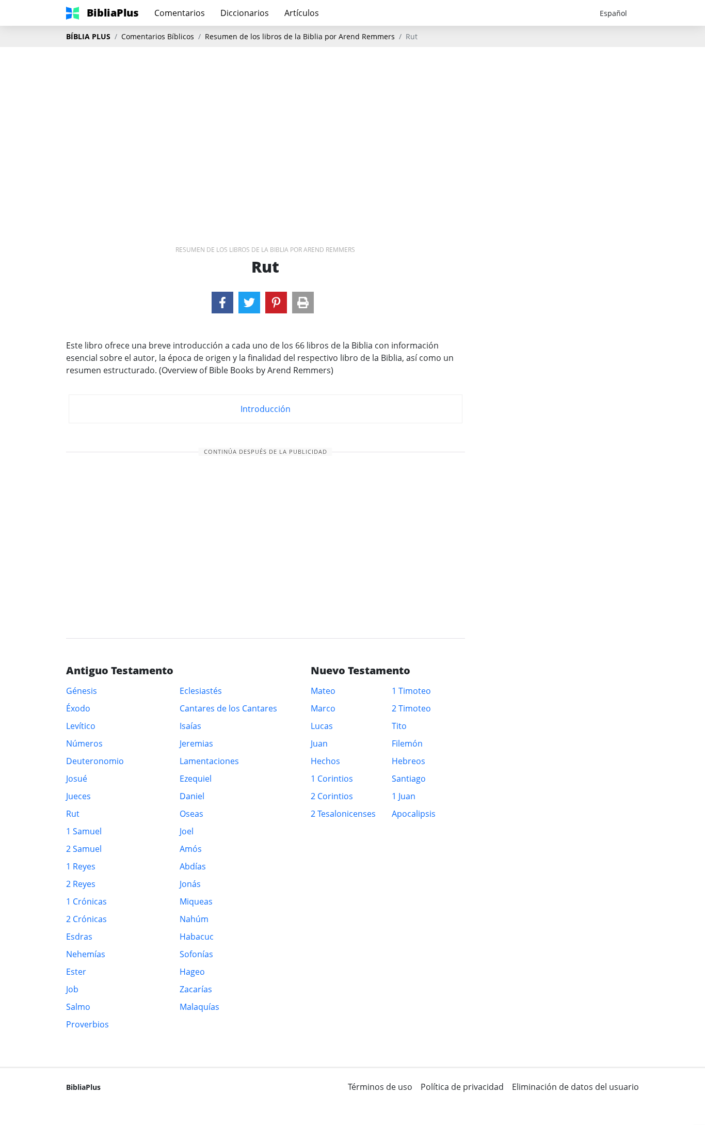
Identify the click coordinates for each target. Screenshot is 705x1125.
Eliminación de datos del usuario (575, 1086)
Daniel (192, 796)
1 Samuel (84, 831)
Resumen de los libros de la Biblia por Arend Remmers (300, 36)
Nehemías (85, 954)
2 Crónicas (86, 919)
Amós (191, 848)
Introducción (266, 409)
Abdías (193, 866)
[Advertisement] (352, 129)
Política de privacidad (462, 1086)
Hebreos (408, 761)
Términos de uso (380, 1086)
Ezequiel (196, 778)
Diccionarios (244, 13)
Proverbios (87, 1024)
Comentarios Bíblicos (157, 36)
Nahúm (194, 919)
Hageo (192, 971)
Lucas (322, 726)
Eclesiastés (201, 690)
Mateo (323, 690)
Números (84, 743)
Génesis (81, 690)
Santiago (409, 778)
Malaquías (199, 1006)
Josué (76, 778)
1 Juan (403, 796)
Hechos (325, 761)
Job (72, 989)
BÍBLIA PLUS (88, 36)
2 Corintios (332, 796)
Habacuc (197, 936)
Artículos (301, 13)
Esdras (79, 936)
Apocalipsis (414, 813)
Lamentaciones (209, 761)
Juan (319, 743)
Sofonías (196, 954)
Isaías (190, 726)
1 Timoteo (411, 690)
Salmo (78, 1006)
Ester (76, 971)
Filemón (407, 743)
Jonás (190, 884)
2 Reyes (80, 884)
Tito (399, 726)
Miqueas (196, 901)
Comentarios (179, 13)
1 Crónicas (86, 901)
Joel (187, 831)
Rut (72, 813)
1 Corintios (332, 778)
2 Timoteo (411, 708)
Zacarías (196, 989)
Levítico (80, 726)
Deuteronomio (95, 761)
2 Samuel (84, 848)
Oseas (191, 813)
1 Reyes (80, 866)
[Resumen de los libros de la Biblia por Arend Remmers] (222, 302)
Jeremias (196, 743)
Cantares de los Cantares (228, 708)
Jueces (78, 796)
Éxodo (78, 708)
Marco (323, 708)
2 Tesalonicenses (343, 813)
